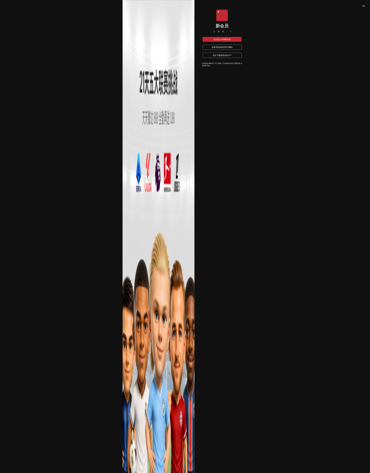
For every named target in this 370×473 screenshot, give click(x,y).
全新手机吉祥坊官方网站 (222, 47)
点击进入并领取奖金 (222, 39)
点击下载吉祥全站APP (222, 55)
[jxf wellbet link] (158, 236)
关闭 (363, 6)
